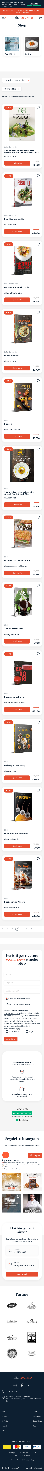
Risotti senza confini (14, 219)
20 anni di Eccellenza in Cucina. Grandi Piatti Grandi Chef (19, 493)
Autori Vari (11, 156)
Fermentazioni (11, 355)
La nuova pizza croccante (17, 560)
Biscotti (8, 424)
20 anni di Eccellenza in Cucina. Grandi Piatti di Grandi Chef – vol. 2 (21, 151)
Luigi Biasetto (12, 634)
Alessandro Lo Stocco (16, 566)
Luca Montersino (14, 293)
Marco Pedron (13, 907)
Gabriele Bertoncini (15, 702)
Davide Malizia (13, 429)
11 (41, 928)
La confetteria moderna (16, 833)
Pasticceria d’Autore (14, 902)
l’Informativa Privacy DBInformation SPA (16, 1011)
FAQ (3, 1431)
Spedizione (37, 1421)
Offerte (5, 1421)
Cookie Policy (28, 1460)
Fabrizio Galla (12, 839)
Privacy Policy (16, 1460)
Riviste (4, 1416)
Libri (3, 1411)
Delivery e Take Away (14, 765)
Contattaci (22, 1274)
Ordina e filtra (10, 89)
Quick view (17, 163)
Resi (34, 1426)
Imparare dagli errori (14, 697)
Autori (4, 1426)
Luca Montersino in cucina (17, 287)
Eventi (35, 1411)
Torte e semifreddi (13, 628)
